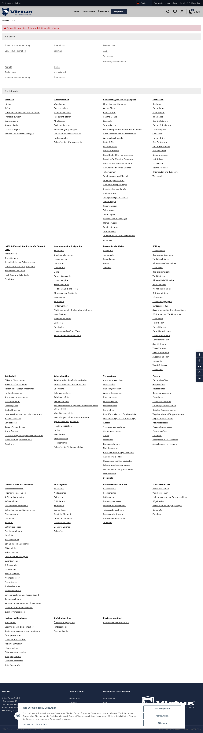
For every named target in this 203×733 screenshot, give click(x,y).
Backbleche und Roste (15, 270)
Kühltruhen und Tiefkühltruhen (166, 314)
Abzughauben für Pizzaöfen (165, 444)
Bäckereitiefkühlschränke (164, 263)
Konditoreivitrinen (161, 335)
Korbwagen (157, 510)
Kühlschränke (158, 250)
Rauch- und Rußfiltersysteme (67, 133)
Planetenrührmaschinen (114, 505)
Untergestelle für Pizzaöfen (165, 439)
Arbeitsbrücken (61, 438)
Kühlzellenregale (160, 305)
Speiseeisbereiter (13, 590)
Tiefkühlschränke (160, 259)
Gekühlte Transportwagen (115, 184)
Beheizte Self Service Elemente (118, 159)
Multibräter (157, 159)
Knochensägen (110, 397)
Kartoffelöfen (60, 314)
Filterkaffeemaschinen (15, 492)
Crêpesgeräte (11, 565)
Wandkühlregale (159, 365)
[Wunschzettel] (174, 12)
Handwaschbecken (63, 426)
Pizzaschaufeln (159, 431)
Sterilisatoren (109, 473)
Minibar (8, 104)
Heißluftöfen (11, 253)
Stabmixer (108, 439)
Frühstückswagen (13, 116)
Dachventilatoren (62, 125)
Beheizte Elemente (63, 518)
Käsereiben (108, 410)
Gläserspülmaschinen (15, 380)
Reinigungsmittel (13, 656)
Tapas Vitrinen (159, 348)
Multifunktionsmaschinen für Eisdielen (23, 603)
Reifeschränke (159, 284)
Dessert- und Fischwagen (115, 218)
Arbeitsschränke (61, 397)
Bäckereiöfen (109, 488)
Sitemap (73, 702)
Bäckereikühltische (161, 271)
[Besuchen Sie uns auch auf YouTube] (199, 366)
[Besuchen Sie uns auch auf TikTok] (199, 360)
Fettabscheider (61, 626)
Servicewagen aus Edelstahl (116, 176)
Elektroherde (158, 108)
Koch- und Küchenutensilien (67, 335)
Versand (41, 729)
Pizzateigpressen (160, 422)
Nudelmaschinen (111, 448)
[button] (167, 12)
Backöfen (58, 322)
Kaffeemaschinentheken (16, 505)
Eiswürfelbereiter (160, 352)
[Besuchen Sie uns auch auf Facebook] (199, 354)
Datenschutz (109, 698)
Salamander (59, 297)
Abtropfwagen (11, 431)
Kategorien (117, 11)
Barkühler (9, 535)
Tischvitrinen (11, 582)
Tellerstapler (109, 214)
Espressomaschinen (14, 488)
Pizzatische (157, 397)
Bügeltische (158, 501)
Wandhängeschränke (63, 413)
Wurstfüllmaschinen (112, 393)
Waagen (106, 422)
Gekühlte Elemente (63, 514)
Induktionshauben (62, 112)
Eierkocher (108, 121)
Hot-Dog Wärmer (12, 573)
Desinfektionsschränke (15, 639)
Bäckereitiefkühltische (163, 280)
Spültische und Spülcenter (66, 421)
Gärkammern (109, 497)
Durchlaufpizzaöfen (161, 393)
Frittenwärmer (159, 150)
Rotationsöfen (110, 492)
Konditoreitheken (160, 339)
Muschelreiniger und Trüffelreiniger (119, 418)
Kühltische (157, 267)
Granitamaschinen (13, 531)
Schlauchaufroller (13, 418)
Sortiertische (11, 422)
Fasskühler (157, 361)
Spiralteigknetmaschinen (164, 405)
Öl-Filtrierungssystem (64, 622)
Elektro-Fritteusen (161, 146)
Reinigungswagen (13, 665)
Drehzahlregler (61, 138)
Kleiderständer (12, 125)
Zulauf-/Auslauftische (15, 427)
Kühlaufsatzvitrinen (161, 401)
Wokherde (108, 250)
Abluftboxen (60, 121)
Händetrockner (12, 648)
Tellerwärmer (109, 172)
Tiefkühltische (159, 276)
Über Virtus (74, 698)
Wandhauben (60, 104)
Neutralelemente (160, 167)
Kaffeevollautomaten (14, 497)
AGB (105, 702)
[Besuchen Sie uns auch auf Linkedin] (199, 378)
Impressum (28, 724)
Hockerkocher (60, 259)
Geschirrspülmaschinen (16, 384)
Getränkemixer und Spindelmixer (20, 510)
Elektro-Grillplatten (161, 125)
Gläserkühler (11, 548)
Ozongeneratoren (13, 635)
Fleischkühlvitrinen (161, 331)
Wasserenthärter (12, 401)
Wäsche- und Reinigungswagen (167, 505)
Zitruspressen (11, 514)
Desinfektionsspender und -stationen (22, 631)
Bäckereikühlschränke (162, 255)
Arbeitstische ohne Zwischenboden (70, 380)
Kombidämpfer (12, 258)
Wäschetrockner (160, 492)
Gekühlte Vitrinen (62, 522)
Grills (56, 271)
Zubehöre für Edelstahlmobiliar (68, 447)
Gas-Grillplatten (160, 121)
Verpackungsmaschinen (114, 427)
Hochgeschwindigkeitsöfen (17, 275)
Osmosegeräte (11, 405)
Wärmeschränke (61, 401)
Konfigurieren (162, 716)
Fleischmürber (110, 405)
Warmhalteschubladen (113, 138)
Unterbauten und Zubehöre (165, 172)
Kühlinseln (157, 369)
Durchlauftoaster (12, 561)
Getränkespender (13, 527)
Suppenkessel (109, 125)
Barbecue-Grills (61, 284)
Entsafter (9, 522)
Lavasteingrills (159, 129)
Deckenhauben (61, 108)
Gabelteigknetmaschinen (164, 410)
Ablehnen (162, 723)
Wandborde (59, 434)
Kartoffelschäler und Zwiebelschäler (120, 414)
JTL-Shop (197, 729)
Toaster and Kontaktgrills (16, 556)
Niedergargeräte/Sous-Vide (67, 331)
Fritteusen (59, 301)
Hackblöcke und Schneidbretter (118, 461)
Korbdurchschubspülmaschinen (19, 388)
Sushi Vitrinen (159, 344)
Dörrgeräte (108, 477)
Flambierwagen (110, 222)
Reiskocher (59, 327)
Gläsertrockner (12, 552)
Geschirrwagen (110, 206)
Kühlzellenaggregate (162, 301)
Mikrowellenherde (62, 318)
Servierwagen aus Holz (113, 180)
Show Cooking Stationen (114, 104)
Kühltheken (157, 318)
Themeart (175, 729)
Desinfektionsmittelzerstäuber (19, 626)
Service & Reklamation (190, 3)
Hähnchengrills (61, 280)
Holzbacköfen (158, 388)
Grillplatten (59, 267)
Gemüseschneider (111, 444)
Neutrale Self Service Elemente (117, 163)
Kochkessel (157, 163)
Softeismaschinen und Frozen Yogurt (22, 595)
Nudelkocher (158, 112)
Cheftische (59, 388)
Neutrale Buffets (111, 150)
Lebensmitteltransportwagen (116, 465)
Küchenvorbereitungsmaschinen (118, 452)
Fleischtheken (159, 327)
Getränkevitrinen (160, 293)
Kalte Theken (109, 112)
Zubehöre (107, 240)
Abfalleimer (10, 622)
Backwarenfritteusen (113, 514)
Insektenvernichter (14, 660)
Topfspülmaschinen (14, 393)
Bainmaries (157, 116)
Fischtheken (158, 322)
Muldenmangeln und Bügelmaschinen (170, 497)
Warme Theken (110, 108)
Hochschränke (60, 442)
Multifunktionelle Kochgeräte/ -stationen (73, 310)
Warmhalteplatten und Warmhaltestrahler (122, 129)
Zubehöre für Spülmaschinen (18, 439)
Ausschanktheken (160, 356)
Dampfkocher (109, 259)
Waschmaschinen (160, 488)
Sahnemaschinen (13, 599)
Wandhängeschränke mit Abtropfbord (71, 417)
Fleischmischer (110, 401)
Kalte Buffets (109, 142)
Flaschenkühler (12, 539)
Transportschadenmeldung (165, 3)
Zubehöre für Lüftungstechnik (68, 142)
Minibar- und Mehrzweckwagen (19, 133)
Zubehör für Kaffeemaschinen (19, 607)
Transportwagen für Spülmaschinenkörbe (24, 435)
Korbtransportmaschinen (16, 397)
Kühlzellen (157, 297)
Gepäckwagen (11, 121)
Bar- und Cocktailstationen (17, 543)
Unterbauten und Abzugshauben (20, 266)
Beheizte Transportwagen (115, 189)
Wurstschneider (12, 577)
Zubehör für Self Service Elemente (119, 235)
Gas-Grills (157, 133)
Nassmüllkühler (61, 631)
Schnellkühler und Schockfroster (20, 262)
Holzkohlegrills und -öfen (66, 288)
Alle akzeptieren (162, 708)
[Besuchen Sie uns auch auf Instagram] (199, 372)
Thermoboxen (109, 231)
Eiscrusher (10, 518)
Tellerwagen (109, 210)
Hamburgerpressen (112, 388)
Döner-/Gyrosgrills (62, 276)
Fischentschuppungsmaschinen (118, 469)
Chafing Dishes (110, 116)
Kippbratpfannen (160, 155)
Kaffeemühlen (11, 501)
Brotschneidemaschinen (114, 518)
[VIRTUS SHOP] (17, 11)
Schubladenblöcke (62, 393)
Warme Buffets (110, 146)
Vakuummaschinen (112, 431)
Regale (57, 430)
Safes (7, 108)
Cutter (106, 435)
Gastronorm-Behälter (113, 456)
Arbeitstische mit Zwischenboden (70, 384)
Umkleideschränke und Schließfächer (22, 112)
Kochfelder (59, 250)
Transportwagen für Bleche (115, 197)
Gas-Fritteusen (159, 142)
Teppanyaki (157, 176)
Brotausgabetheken (112, 501)
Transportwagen (12, 129)
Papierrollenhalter (13, 643)
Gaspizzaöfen (158, 384)
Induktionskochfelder (64, 255)
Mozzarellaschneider (162, 427)
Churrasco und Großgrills (65, 293)
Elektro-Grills (158, 138)
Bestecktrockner (12, 410)
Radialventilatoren (62, 116)
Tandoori (107, 267)
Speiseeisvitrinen (13, 586)
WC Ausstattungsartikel (15, 652)
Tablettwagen (109, 201)
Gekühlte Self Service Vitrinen (117, 167)
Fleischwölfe (109, 384)
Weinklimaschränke (161, 288)
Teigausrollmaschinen (162, 418)
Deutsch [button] (144, 3)
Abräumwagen (110, 193)
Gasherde (157, 104)
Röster (106, 263)
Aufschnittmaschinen (113, 380)
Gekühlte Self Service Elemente (118, 155)
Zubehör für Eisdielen (15, 611)
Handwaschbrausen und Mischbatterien (23, 414)
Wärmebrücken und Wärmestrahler (119, 133)
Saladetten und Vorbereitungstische (169, 310)
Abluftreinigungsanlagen (65, 129)
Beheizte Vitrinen (62, 527)
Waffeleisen (10, 569)
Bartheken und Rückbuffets (116, 622)
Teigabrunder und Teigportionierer (168, 414)
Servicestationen (111, 227)
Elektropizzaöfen (160, 380)
